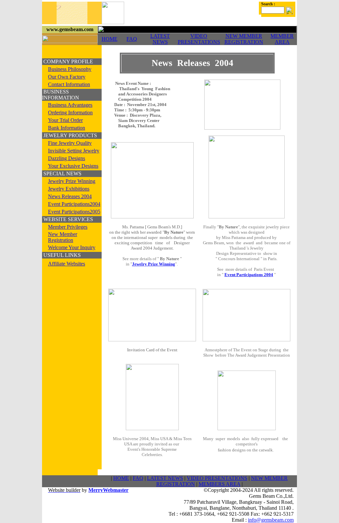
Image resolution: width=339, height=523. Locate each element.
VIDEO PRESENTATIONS (199, 39)
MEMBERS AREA (219, 484)
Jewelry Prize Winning (71, 181)
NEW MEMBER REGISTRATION (243, 39)
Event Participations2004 (74, 204)
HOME (110, 39)
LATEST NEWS (160, 39)
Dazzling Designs (66, 158)
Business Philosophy (69, 69)
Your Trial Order (65, 120)
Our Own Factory (66, 77)
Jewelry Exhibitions (68, 189)
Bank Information (66, 128)
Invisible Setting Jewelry (73, 150)
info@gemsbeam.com (271, 520)
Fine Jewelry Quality (70, 143)
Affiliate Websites (66, 263)
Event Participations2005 (74, 211)
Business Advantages (70, 105)
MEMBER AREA (282, 39)
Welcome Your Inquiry (71, 247)
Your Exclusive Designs (73, 166)
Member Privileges (67, 227)
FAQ (131, 39)
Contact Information (69, 84)
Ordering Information (70, 112)
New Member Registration (62, 237)
